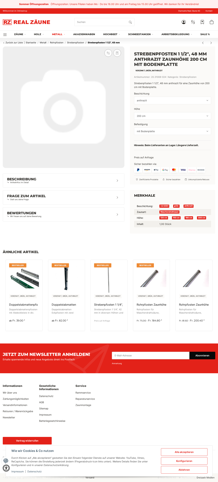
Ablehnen (184, 469)
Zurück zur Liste (14, 42)
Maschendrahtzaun (169, 212)
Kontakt (209, 11)
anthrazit (188, 206)
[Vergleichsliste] (193, 22)
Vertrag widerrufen (27, 440)
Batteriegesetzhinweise (52, 420)
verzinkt (164, 206)
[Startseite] (26, 22)
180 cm (188, 217)
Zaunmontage (83, 405)
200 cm (201, 217)
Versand (89, 477)
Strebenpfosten (187, 77)
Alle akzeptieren (184, 452)
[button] (183, 22)
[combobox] (172, 100)
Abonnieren (202, 355)
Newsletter (9, 417)
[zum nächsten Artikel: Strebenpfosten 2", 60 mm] (211, 42)
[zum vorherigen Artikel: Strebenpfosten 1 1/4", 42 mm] (203, 42)
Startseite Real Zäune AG (189, 11)
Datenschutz (34, 471)
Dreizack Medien (206, 477)
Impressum (17, 471)
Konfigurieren (184, 460)
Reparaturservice (85, 398)
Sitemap (43, 408)
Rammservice (83, 392)
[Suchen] (130, 22)
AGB (41, 402)
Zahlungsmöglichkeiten (16, 398)
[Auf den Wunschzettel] (117, 53)
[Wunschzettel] (202, 22)
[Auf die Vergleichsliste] (108, 53)
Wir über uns (10, 392)
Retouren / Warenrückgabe (18, 411)
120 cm (163, 217)
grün (176, 206)
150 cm (176, 217)
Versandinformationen (15, 405)
